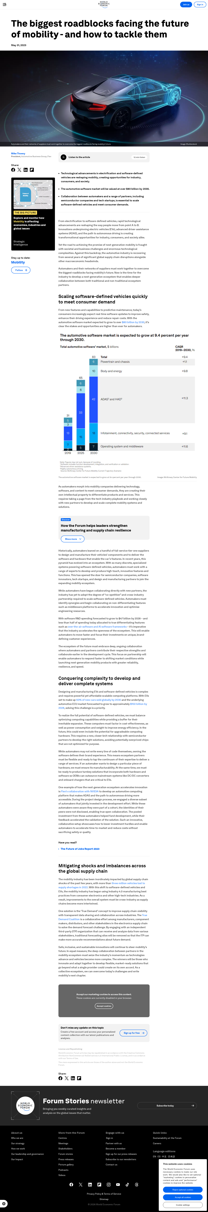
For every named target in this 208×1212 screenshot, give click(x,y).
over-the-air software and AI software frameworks (97, 626)
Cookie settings (183, 1205)
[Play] (63, 157)
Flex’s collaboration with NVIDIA (80, 791)
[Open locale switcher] (3, 1203)
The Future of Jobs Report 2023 (80, 848)
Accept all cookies (183, 1197)
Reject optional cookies (182, 1190)
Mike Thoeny (18, 153)
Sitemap (104, 1199)
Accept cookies (104, 1006)
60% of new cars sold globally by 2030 (98, 699)
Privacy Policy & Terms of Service (104, 1194)
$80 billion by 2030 (133, 322)
